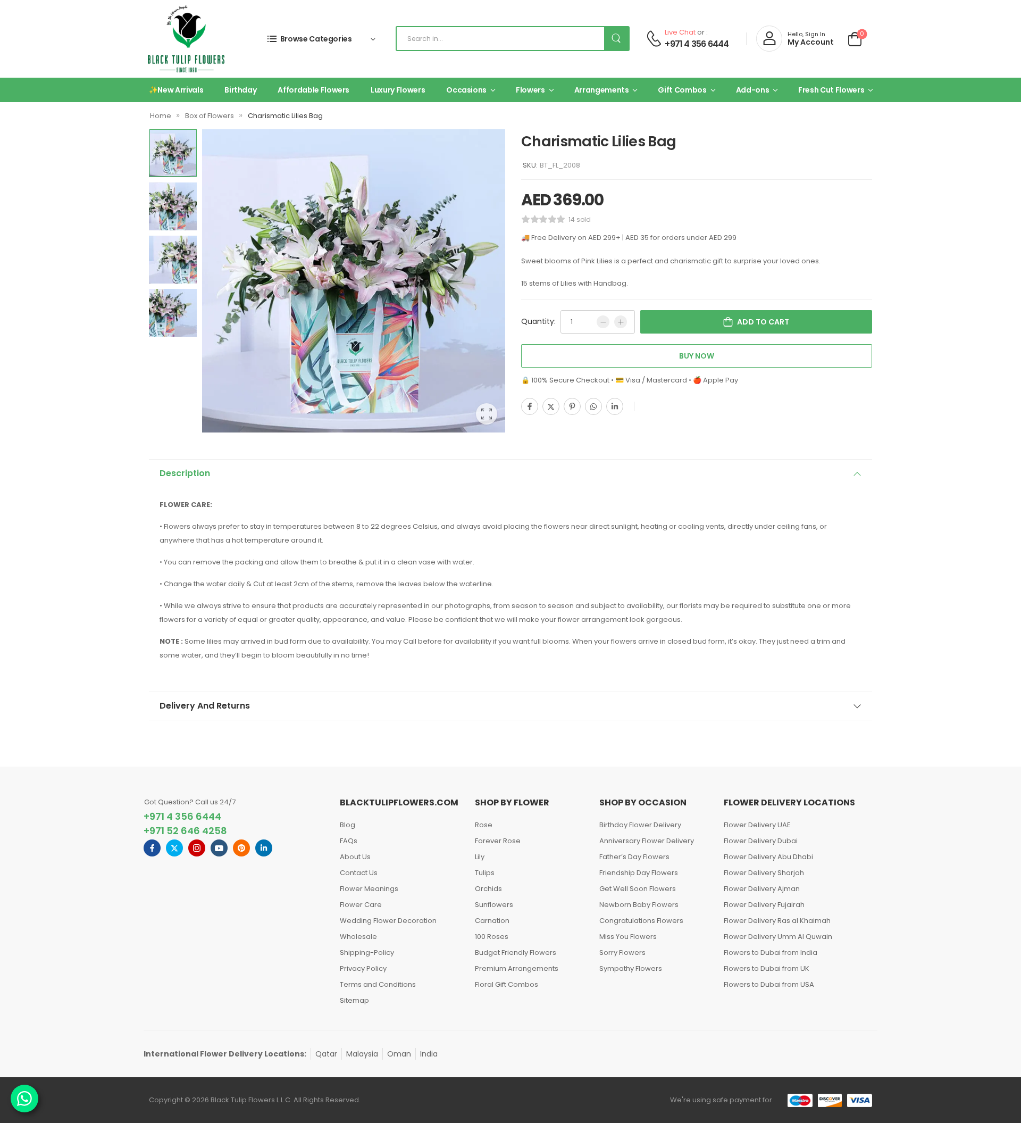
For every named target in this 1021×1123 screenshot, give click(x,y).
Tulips (485, 873)
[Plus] (620, 321)
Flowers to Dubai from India (770, 952)
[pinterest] (241, 847)
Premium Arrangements (516, 968)
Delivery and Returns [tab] (205, 706)
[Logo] (186, 38)
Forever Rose (498, 841)
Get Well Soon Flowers (637, 889)
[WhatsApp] (593, 406)
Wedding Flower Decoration (388, 921)
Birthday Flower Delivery (640, 825)
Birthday (240, 90)
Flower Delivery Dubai (761, 841)
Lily (479, 857)
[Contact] (654, 38)
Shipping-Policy (367, 952)
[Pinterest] (572, 406)
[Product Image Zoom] (486, 414)
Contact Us (359, 873)
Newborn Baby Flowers (639, 905)
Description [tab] (185, 473)
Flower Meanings (369, 889)
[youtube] (219, 847)
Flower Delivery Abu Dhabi (768, 857)
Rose (483, 825)
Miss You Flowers (628, 936)
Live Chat (680, 32)
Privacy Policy (363, 968)
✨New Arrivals (176, 90)
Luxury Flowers (398, 90)
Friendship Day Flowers (638, 873)
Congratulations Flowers (641, 921)
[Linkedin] (614, 406)
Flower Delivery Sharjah (764, 873)
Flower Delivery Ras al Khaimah (777, 921)
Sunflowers (494, 905)
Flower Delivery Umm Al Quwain (778, 936)
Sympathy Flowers (630, 968)
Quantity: (538, 321)
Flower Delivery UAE (757, 825)
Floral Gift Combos (506, 984)
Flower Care (361, 905)
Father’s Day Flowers (634, 857)
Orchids (488, 889)
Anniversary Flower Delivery (646, 841)
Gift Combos (682, 90)
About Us (355, 857)
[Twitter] (550, 406)
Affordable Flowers (313, 90)
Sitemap (354, 1000)
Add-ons (752, 90)
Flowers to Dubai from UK (766, 968)
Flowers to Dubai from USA (769, 984)
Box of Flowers (209, 116)
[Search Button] (616, 38)
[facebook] (152, 847)
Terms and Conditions (378, 984)
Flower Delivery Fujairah (764, 905)
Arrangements (601, 90)
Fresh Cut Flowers (831, 90)
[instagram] (196, 847)
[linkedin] (263, 847)
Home (160, 116)
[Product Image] (353, 280)
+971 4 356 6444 (697, 44)
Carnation (492, 921)
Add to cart (763, 322)
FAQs (348, 841)
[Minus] (603, 321)
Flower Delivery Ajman (762, 889)
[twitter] (174, 847)
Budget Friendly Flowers (515, 952)
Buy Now (696, 356)
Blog (347, 825)
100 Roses (491, 936)
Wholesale (358, 936)
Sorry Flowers (622, 952)
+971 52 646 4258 (185, 830)
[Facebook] (529, 406)
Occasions (466, 90)
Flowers (530, 90)
